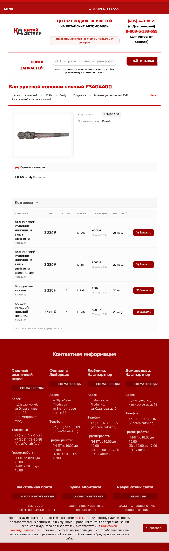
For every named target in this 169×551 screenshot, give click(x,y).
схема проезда (32, 388)
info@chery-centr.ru (37, 496)
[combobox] (84, 61)
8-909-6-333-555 (106, 9)
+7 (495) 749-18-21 (28, 435)
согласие (80, 517)
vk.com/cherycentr (88, 496)
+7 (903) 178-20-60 (28, 439)
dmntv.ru (138, 496)
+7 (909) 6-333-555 (104, 423)
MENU (8, 9)
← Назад (152, 95)
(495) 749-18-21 (141, 21)
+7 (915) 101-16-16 (142, 419)
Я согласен (154, 528)
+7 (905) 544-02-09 (66, 427)
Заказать (145, 232)
